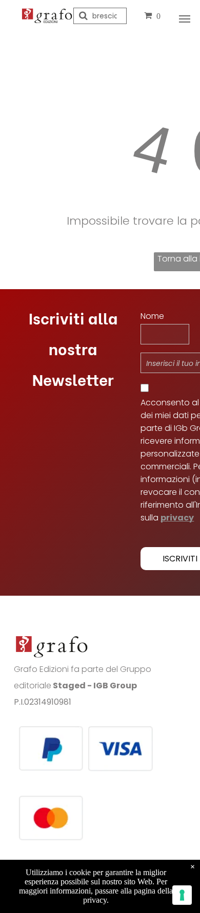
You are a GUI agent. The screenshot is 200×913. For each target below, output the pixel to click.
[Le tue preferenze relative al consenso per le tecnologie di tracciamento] (182, 895)
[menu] (184, 19)
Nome (152, 316)
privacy (177, 518)
